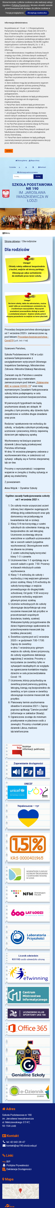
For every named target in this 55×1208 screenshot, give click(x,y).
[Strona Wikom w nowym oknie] (9, 1205)
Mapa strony (34, 160)
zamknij (9, 151)
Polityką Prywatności (21, 5)
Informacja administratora (28, 172)
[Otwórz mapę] (20, 1191)
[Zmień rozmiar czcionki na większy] (26, 167)
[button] (4, 219)
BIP (8, 1161)
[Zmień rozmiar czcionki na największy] (33, 167)
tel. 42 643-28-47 (15, 1142)
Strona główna (22, 160)
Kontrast (43, 167)
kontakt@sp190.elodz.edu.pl (21, 1145)
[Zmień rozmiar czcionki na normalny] (19, 167)
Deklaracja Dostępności (18, 1169)
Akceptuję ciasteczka (37, 13)
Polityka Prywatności (17, 1165)
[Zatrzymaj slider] (27, 226)
